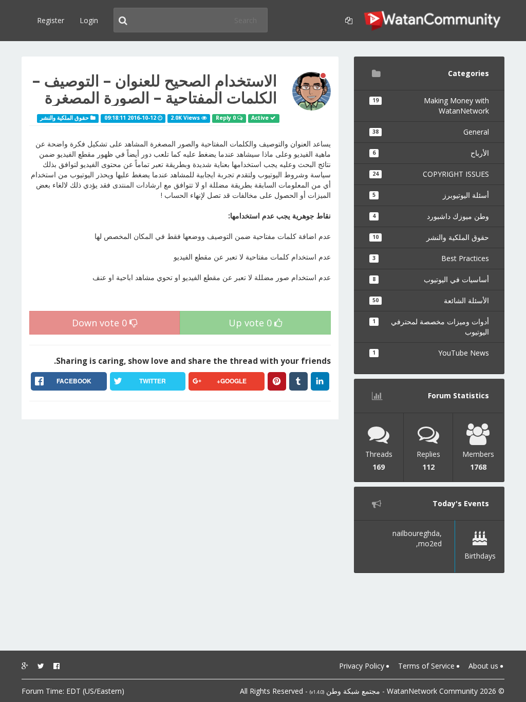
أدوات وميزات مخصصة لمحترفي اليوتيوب (430, 327)
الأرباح (430, 153)
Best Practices (430, 258)
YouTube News (430, 353)
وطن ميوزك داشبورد (430, 216)
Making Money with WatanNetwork (430, 106)
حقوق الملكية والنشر (430, 237)
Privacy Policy (362, 666)
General (430, 132)
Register (50, 20)
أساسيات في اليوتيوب (430, 279)
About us (484, 666)
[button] (347, 20)
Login (89, 20)
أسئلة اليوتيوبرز (430, 195)
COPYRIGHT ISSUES (430, 174)
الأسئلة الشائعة (430, 300)
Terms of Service (427, 666)
